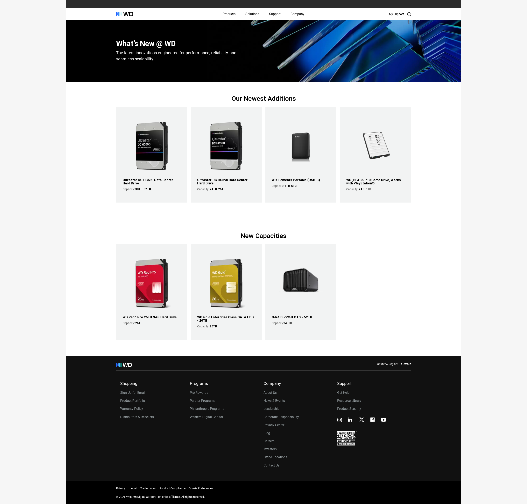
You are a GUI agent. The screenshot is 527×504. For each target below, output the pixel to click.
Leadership (272, 409)
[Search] (409, 14)
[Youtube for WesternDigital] (383, 420)
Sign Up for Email (133, 393)
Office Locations (275, 457)
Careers (269, 441)
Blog (267, 433)
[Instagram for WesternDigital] (339, 420)
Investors (270, 449)
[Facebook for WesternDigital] (372, 420)
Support (275, 14)
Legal (132, 488)
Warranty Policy (131, 409)
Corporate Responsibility (281, 417)
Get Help (343, 393)
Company (297, 14)
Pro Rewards (199, 393)
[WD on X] (362, 420)
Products (229, 14)
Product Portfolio (132, 401)
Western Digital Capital (206, 417)
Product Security (349, 409)
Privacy (121, 488)
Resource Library (349, 401)
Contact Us (271, 465)
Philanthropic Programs (207, 409)
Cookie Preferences (201, 488)
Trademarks (148, 488)
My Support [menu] (396, 14)
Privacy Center (274, 425)
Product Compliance (172, 488)
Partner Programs (202, 401)
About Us (270, 393)
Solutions (252, 14)
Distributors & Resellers (137, 417)
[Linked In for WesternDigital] (350, 420)
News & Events (274, 401)
